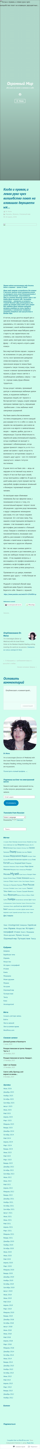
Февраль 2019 (8, 1312)
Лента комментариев (11, 1026)
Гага (27, 848)
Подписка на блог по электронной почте (18, 781)
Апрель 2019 (8, 1305)
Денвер (19, 852)
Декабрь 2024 (8, 1131)
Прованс (20, 885)
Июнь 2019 (7, 1298)
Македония (6, 866)
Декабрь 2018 (8, 1319)
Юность (11, 906)
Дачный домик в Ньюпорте (14, 1041)
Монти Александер (21, 869)
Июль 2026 (7, 1088)
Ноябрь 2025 (8, 1095)
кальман (28, 909)
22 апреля (6, 842)
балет (5, 909)
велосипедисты (12, 909)
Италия (17, 932)
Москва (6, 874)
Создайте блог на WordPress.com (18, 1440)
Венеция (10, 848)
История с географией (11, 965)
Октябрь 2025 (8, 1099)
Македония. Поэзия (14, 866)
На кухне (26, 935)
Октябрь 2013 (8, 1373)
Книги (23, 932)
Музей (14, 874)
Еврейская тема (9, 954)
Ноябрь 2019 (8, 1280)
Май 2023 (7, 1156)
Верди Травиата (17, 848)
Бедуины (21, 845)
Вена (5, 848)
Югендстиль (29, 903)
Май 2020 (7, 1259)
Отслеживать (11, 803)
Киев (34, 860)
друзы (23, 909)
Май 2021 (7, 1223)
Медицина (30, 932)
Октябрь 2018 (8, 1323)
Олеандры (6, 881)
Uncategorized (13, 925)
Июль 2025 (7, 1110)
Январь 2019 (8, 1316)
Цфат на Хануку (9, 1065)
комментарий (28, 706)
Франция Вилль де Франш (23, 895)
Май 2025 (7, 1113)
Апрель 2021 (8, 1227)
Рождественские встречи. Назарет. (17, 1058)
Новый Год (32, 878)
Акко (10, 842)
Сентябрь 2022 (8, 1174)
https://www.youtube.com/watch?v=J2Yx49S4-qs (19, 594)
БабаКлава (9, 845)
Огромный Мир (20, 83)
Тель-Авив (7, 891)
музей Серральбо (13, 912)
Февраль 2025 (8, 1124)
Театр (33, 938)
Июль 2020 (7, 1252)
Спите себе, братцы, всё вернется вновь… (13, 1073)
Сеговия (11, 888)
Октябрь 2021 (8, 1206)
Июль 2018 (7, 1330)
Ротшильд (6, 888)
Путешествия (24, 938)
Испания (11, 860)
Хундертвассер (19, 899)
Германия (6, 852)
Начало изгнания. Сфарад (26, 667)
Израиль (9, 214)
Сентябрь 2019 (8, 1287)
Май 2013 (7, 1380)
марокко (6, 912)
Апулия (29, 842)
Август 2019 (7, 1291)
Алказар (14, 842)
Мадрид (28, 863)
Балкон (6, 1406)
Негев (10, 878)
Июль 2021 (7, 1216)
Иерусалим (15, 855)
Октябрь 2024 (8, 1135)
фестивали (8, 915)
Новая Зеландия (22, 878)
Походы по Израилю (10, 885)
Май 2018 (7, 1337)
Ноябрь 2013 (8, 1369)
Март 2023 (7, 1160)
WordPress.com (8, 1030)
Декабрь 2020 (8, 1241)
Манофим (22, 866)
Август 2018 (7, 1326)
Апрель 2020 (8, 1263)
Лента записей (8, 1023)
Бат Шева (15, 845)
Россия (31, 884)
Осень (20, 881)
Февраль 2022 (8, 1191)
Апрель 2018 (8, 1341)
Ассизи (5, 845)
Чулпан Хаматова (16, 903)
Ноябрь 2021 (8, 1202)
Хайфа (11, 899)
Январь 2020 (8, 1273)
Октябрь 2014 (8, 1355)
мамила (32, 909)
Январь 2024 (8, 1149)
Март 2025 (7, 1120)
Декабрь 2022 (8, 1167)
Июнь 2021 (7, 1220)
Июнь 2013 (7, 1376)
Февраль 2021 (8, 1234)
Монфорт (29, 869)
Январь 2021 (8, 1238)
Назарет (29, 874)
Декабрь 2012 (8, 1394)
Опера (11, 881)
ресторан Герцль (22, 912)
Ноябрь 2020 (8, 1245)
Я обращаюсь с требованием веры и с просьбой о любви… (17, 661)
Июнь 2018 (7, 1334)
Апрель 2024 (8, 1142)
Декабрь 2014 (8, 1351)
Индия (24, 856)
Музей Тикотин (23, 874)
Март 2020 (7, 1266)
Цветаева (25, 899)
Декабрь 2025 (8, 1092)
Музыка (15, 214)
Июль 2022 (7, 1177)
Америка (23, 925)
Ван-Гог (32, 845)
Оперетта (16, 881)
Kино (5, 925)
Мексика (6, 869)
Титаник (14, 891)
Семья (16, 888)
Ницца (14, 878)
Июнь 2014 (7, 1358)
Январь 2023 (8, 1163)
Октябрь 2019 (8, 1284)
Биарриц (27, 845)
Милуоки (13, 869)
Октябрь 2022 (8, 1170)
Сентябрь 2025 (8, 1103)
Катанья (30, 859)
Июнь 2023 (7, 1152)
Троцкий (24, 891)
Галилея (32, 848)
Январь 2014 (8, 1362)
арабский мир (18, 906)
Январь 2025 (8, 1128)
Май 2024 (7, 1138)
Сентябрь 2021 (8, 1209)
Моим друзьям (9, 935)
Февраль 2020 (8, 1270)
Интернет (30, 856)
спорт (28, 912)
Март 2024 (7, 1145)
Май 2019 (7, 1302)
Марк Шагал (29, 866)
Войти (5, 1019)
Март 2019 (7, 1309)
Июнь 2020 (7, 1255)
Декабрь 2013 (8, 1366)
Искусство (20, 928)
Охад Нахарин (25, 881)
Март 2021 (7, 1231)
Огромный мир (24, 214)
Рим (25, 884)
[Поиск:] (14, 829)
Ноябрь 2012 (8, 1398)
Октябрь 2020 (8, 1248)
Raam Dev (30, 1443)
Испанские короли (20, 860)
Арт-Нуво (34, 842)
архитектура (27, 906)
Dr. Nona (9, 211)
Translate (19, 820)
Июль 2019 (7, 1295)
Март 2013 (7, 1387)
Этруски (23, 903)
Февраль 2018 (8, 1348)
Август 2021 (7, 1213)
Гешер (13, 851)
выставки (18, 909)
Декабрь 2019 (8, 1277)
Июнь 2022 (7, 1181)
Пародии (32, 881)
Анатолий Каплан (22, 842)
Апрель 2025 (8, 1117)
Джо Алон (24, 852)
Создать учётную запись (12, 1016)
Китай (6, 862)
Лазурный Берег (20, 863)
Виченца (24, 848)
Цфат (30, 900)
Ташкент (30, 888)
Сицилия (24, 888)
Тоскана (19, 891)
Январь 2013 (8, 1390)
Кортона (12, 863)
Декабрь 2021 (8, 1199)
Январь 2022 (8, 1195)
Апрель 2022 (8, 1188)
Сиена (19, 888)
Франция (12, 894)
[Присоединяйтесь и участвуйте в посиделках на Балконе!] (20, 94)
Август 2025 (7, 1106)
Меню (21, 101)
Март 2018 (7, 1344)
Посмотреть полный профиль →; (15, 771)
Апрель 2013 (8, 1383)
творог (31, 912)
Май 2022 (7, 1184)
